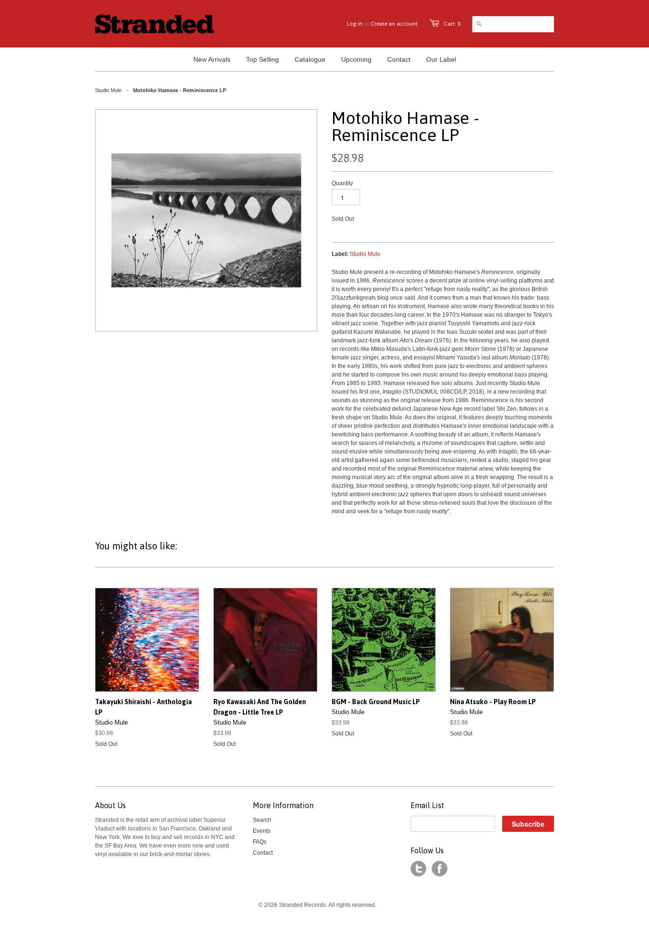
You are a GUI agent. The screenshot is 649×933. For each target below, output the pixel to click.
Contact (263, 852)
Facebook (439, 869)
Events (261, 831)
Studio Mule (108, 90)
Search (262, 820)
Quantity (342, 183)
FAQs (260, 842)
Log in (355, 23)
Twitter (418, 869)
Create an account (394, 23)
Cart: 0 (452, 23)
